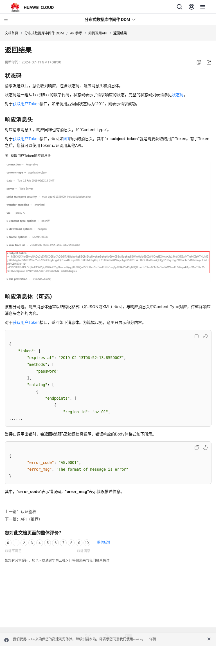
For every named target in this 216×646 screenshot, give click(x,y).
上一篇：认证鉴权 (20, 511)
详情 (152, 639)
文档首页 (11, 33)
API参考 (76, 33)
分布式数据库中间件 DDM (44, 33)
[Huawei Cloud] (32, 7)
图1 (66, 138)
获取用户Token (26, 103)
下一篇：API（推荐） (23, 519)
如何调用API (97, 33)
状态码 (178, 94)
